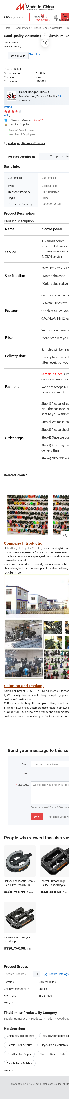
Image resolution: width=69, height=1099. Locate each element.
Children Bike (46, 982)
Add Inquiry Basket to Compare (26, 143)
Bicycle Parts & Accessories (48, 27)
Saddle (43, 988)
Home (7, 27)
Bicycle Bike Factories (19, 1045)
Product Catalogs (58, 974)
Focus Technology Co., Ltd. (48, 1083)
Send (37, 816)
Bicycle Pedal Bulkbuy (20, 1063)
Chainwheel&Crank (15, 988)
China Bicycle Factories (20, 1036)
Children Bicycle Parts (52, 1054)
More (7, 1070)
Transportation (22, 27)
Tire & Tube (45, 995)
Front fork (10, 995)
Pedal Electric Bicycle (19, 1054)
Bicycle (8, 982)
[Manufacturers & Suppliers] (34, 6)
